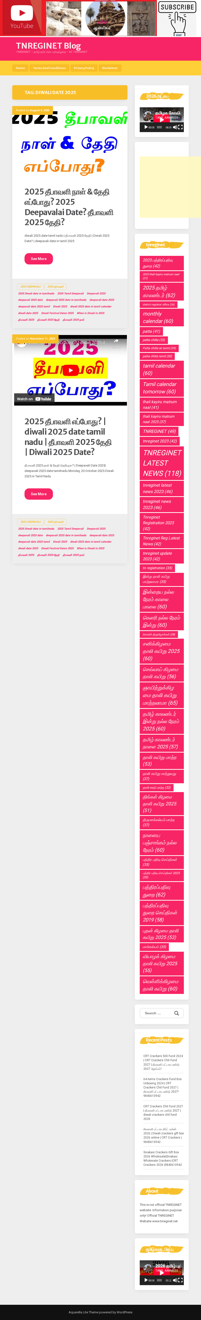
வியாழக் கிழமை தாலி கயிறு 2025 (160, 963)
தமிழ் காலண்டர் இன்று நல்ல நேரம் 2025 (161, 721)
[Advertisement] (170, 187)
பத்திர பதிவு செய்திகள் (160, 862)
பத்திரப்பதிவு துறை (156, 890)
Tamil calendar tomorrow (159, 388)
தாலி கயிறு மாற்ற (159, 761)
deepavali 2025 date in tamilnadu (66, 300)
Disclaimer (110, 68)
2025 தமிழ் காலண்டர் (159, 291)
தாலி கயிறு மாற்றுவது (159, 776)
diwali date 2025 (28, 313)
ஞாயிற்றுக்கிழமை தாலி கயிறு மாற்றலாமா (160, 695)
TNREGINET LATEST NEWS (162, 463)
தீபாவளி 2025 (26, 319)
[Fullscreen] (180, 127)
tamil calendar (159, 369)
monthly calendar (158, 317)
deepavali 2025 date (30, 300)
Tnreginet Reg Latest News (161, 541)
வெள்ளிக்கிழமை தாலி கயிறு (160, 985)
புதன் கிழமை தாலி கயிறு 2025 (160, 934)
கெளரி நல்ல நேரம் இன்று (161, 621)
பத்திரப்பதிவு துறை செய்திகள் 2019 (160, 913)
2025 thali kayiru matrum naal (161, 276)
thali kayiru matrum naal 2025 (158, 419)
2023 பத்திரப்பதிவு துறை (158, 263)
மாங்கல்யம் (154, 947)
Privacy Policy (84, 68)
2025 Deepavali (30, 286)
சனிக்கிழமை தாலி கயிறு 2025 (161, 651)
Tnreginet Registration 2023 (158, 523)
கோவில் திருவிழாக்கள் (159, 634)
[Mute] (175, 127)
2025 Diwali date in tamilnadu (36, 293)
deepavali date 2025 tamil (34, 306)
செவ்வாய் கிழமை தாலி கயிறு (160, 672)
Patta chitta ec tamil (159, 348)
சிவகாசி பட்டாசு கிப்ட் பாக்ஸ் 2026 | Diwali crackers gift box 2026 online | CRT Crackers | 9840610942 (163, 1135)
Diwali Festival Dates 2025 (57, 313)
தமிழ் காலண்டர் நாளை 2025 (160, 743)
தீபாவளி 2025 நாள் (73, 319)
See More (39, 259)
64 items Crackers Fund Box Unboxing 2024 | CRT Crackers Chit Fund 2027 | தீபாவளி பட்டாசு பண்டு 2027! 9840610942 (162, 1087)
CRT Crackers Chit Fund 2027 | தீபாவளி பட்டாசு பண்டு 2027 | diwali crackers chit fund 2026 (163, 1113)
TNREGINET (159, 431)
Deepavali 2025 (96, 293)
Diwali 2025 (60, 306)
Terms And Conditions (49, 68)
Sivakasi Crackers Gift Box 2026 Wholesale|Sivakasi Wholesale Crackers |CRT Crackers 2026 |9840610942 (162, 1159)
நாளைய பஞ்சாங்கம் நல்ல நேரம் (159, 842)
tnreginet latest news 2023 (157, 488)
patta (151, 331)
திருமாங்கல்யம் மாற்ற (159, 822)
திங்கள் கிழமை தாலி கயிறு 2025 (159, 803)
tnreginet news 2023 (157, 504)
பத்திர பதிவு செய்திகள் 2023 (161, 875)
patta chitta (154, 340)
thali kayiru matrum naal (159, 404)
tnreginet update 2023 (157, 556)
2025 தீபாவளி (55, 286)
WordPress (124, 1312)
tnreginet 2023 (160, 441)
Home (20, 68)
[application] (162, 119)
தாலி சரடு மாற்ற (157, 787)
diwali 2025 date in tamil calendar (90, 306)
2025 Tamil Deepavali (70, 293)
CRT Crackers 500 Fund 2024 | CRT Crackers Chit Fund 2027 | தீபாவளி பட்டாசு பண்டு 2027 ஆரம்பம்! (163, 1062)
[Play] (146, 127)
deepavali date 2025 (101, 300)
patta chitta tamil (157, 356)
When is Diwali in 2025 (90, 313)
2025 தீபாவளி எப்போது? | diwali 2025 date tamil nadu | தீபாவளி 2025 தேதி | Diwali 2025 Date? (68, 437)
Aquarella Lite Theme (83, 1312)
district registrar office (159, 304)
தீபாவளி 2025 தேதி (48, 319)
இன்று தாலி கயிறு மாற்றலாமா (156, 579)
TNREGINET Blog (48, 46)
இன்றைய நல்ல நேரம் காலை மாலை (158, 599)
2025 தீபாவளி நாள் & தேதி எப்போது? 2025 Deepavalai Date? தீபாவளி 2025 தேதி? (69, 207)
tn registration (157, 568)
